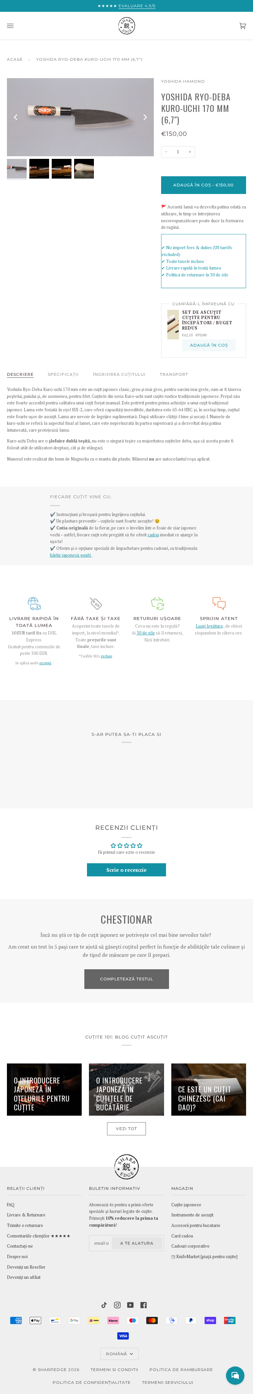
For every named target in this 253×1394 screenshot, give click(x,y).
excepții (45, 663)
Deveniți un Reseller (26, 1267)
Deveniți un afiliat (24, 1277)
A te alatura (137, 1243)
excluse (106, 656)
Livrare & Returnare (26, 1215)
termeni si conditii (114, 1369)
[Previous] (16, 117)
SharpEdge (52, 1369)
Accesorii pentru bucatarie (195, 1225)
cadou (153, 535)
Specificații (63, 374)
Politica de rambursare (181, 1369)
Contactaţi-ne (20, 1246)
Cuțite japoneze (186, 1205)
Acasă (15, 59)
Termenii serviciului (167, 1382)
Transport (174, 374)
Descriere (20, 374)
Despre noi (17, 1256)
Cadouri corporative (190, 1246)
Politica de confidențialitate (92, 1382)
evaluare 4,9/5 (137, 5)
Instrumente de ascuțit (192, 1215)
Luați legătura (209, 626)
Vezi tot (126, 1128)
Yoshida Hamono (183, 81)
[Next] (145, 117)
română (117, 1353)
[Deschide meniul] (17, 26)
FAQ (10, 1205)
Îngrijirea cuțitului (119, 374)
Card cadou (182, 1236)
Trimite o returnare (25, 1225)
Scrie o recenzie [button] (126, 869)
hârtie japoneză (71, 555)
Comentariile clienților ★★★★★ (38, 1236)
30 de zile (146, 633)
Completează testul (126, 978)
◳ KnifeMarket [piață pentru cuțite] (204, 1256)
